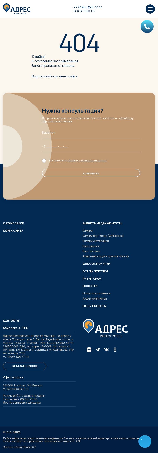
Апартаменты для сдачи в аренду (106, 256)
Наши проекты (94, 306)
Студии (88, 231)
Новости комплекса (96, 293)
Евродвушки (91, 246)
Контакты (11, 320)
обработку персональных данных (87, 160)
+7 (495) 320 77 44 (88, 7)
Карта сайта (13, 230)
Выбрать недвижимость (102, 223)
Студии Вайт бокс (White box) (103, 236)
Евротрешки (91, 251)
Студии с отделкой (96, 241)
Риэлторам (92, 278)
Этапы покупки (95, 271)
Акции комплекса (95, 298)
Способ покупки (96, 263)
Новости (90, 286)
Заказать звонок (84, 11)
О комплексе (13, 223)
